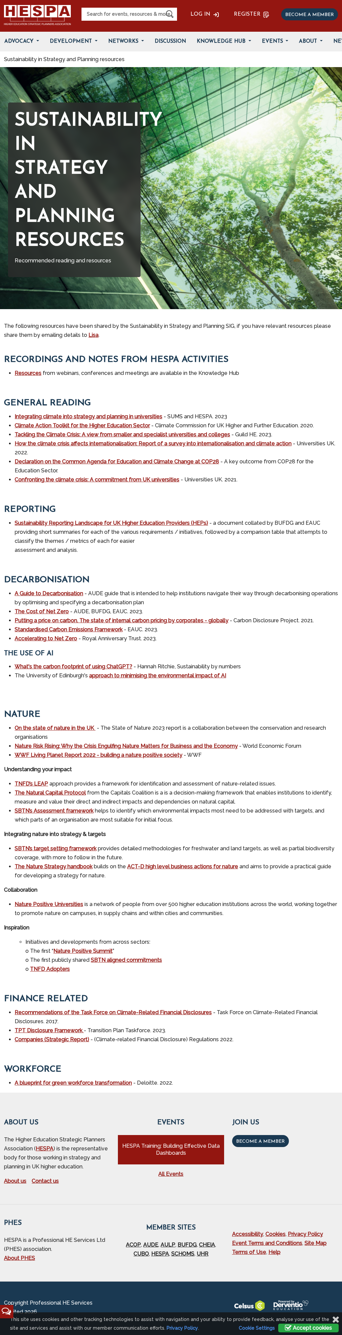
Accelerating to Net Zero (46, 638)
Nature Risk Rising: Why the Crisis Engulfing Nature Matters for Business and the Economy (126, 746)
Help (275, 1252)
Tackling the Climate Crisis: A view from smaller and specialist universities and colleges (122, 434)
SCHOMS (182, 1254)
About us (15, 1181)
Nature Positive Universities (49, 904)
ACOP (133, 1245)
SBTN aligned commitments (126, 960)
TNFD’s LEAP (31, 784)
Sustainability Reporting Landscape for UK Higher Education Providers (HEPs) (111, 523)
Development (72, 41)
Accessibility (247, 1234)
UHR (202, 1254)
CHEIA (207, 1245)
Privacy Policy (305, 1234)
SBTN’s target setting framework (56, 848)
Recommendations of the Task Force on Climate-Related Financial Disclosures (113, 1012)
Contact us (45, 1181)
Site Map (316, 1243)
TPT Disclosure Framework (49, 1030)
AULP (168, 1245)
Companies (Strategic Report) (52, 1039)
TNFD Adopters (50, 969)
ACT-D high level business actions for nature (182, 866)
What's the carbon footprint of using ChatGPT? (73, 666)
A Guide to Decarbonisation (49, 593)
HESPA (44, 1148)
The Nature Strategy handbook (54, 866)
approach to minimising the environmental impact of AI (157, 675)
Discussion (170, 41)
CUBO (141, 1254)
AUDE (150, 1245)
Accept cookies (312, 1328)
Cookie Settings (257, 1328)
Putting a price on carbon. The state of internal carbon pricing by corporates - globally (121, 620)
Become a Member (260, 1141)
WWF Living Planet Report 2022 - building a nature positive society (98, 755)
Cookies (276, 1234)
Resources (28, 373)
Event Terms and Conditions (267, 1243)
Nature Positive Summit (83, 951)
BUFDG (187, 1245)
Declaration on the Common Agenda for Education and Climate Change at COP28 (117, 461)
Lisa (94, 335)
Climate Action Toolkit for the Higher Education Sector (82, 425)
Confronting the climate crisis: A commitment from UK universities (97, 479)
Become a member (309, 14)
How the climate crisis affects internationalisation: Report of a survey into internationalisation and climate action (153, 443)
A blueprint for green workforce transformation (73, 1083)
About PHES (19, 1258)
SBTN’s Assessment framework (54, 811)
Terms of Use (249, 1252)
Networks (124, 41)
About (309, 41)
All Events (170, 1174)
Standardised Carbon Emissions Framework (69, 629)
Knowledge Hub (222, 41)
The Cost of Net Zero (42, 611)
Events (273, 41)
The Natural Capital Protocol (50, 793)
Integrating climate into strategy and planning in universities (88, 416)
